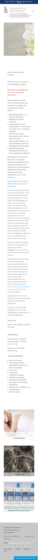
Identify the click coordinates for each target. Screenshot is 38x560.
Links (5, 551)
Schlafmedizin (19, 438)
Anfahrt (17, 549)
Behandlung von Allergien (19, 510)
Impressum (27, 549)
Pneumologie (19, 474)
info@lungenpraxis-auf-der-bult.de (19, 543)
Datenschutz (8, 549)
